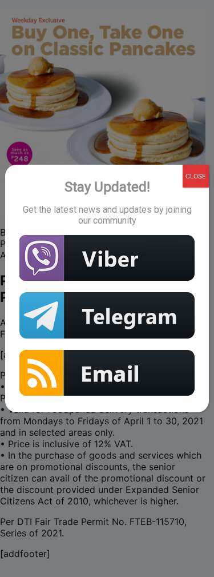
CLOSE (195, 176)
